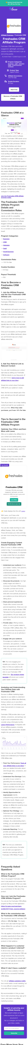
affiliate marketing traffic (17, 981)
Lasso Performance (7, 724)
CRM (5, 242)
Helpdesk (6, 245)
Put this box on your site (14, 504)
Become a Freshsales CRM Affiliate (13, 97)
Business (6, 239)
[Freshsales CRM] (14, 476)
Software (6, 255)
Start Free (14, 89)
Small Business (8, 251)
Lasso (23, 511)
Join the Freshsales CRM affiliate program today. (12, 196)
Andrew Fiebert (7, 56)
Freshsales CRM (14, 487)
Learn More (14, 499)
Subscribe (14, 1033)
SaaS (5, 248)
